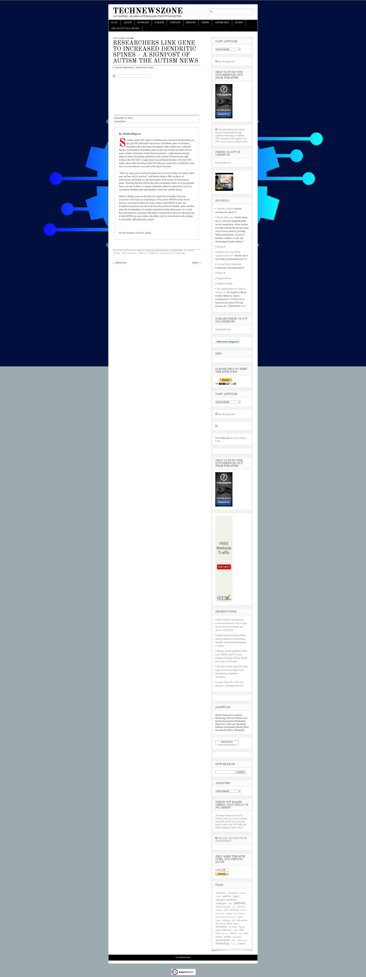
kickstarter (221, 926)
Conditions (219, 910)
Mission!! (191, 23)
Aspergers (221, 903)
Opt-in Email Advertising (227, 745)
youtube (241, 943)
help (233, 920)
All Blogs (242, 893)
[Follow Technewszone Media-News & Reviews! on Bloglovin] (227, 342)
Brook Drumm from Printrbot (231, 839)
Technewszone (148, 11)
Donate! (159, 23)
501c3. (114, 23)
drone (226, 910)
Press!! (205, 23)
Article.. (148, 232)
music (233, 933)
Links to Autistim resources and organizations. (160, 250)
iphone (235, 923)
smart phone (237, 937)
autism (116, 253)
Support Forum (223, 283)
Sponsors (143, 23)
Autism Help (222, 23)
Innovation (220, 923)
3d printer (221, 892)
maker (236, 930)
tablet (233, 940)
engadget (229, 913)
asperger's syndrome (226, 899)
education (234, 909)
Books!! (239, 23)
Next (196, 263)
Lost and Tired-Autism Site (229, 264)
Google (220, 246)
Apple (236, 896)
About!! (128, 23)
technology (153, 253)
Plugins (220, 272)
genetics (142, 253)
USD (218, 869)
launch (241, 926)
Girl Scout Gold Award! (125, 28)
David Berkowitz (223, 162)
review (227, 936)
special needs (222, 940)
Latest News (120, 121)
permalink (180, 253)
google (218, 920)
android (227, 896)
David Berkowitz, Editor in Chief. (135, 67)
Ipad (229, 923)
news (240, 933)
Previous (119, 263)
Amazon (218, 896)
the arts (233, 944)
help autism (242, 919)
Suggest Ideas (223, 278)
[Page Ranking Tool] (225, 61)
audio (230, 903)
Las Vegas (233, 926)
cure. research (129, 253)
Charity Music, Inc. (225, 217)
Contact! (175, 23)
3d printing (232, 892)
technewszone (242, 940)
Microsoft (225, 933)
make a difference (224, 929)
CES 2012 (241, 906)
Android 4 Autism (225, 208)
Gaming (240, 917)
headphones (226, 920)
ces (233, 906)
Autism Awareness (223, 906)
